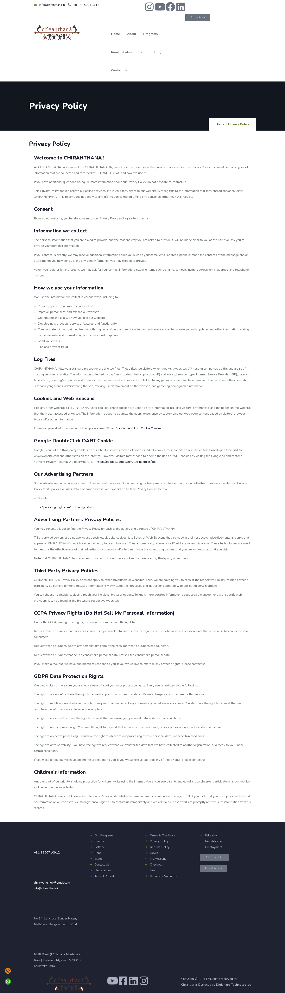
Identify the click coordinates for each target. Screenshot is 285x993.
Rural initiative (122, 52)
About (131, 34)
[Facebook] (170, 7)
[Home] (57, 32)
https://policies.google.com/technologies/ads (126, 462)
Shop (143, 52)
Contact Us (119, 70)
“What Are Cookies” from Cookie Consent (134, 428)
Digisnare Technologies (233, 985)
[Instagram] (149, 7)
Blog (158, 52)
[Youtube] (160, 7)
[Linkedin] (181, 7)
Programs (150, 34)
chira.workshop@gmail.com (52, 882)
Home (115, 34)
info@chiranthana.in (46, 888)
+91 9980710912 (47, 852)
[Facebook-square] (123, 981)
